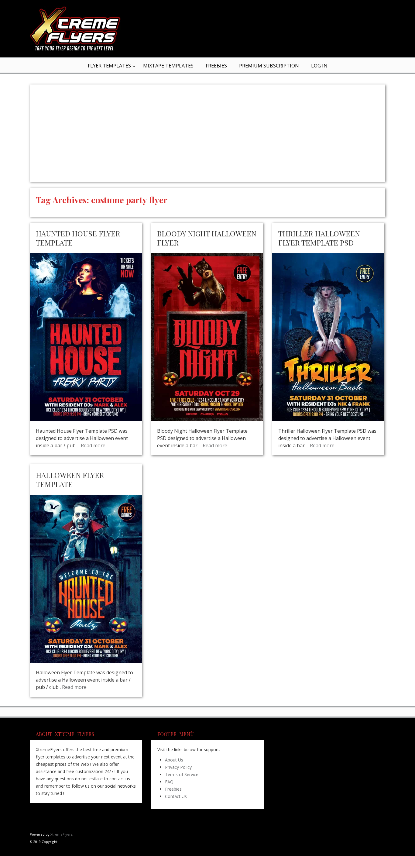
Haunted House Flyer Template (78, 238)
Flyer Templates (109, 66)
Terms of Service (181, 774)
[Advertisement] (207, 133)
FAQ (169, 782)
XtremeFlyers (61, 834)
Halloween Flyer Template (70, 479)
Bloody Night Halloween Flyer (206, 238)
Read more (93, 445)
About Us (174, 760)
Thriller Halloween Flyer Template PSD (319, 238)
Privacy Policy (178, 767)
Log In (319, 66)
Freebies (216, 66)
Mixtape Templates (168, 66)
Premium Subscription (269, 66)
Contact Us (176, 796)
